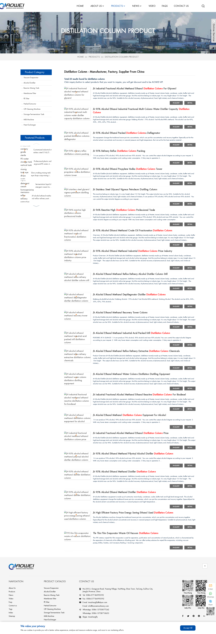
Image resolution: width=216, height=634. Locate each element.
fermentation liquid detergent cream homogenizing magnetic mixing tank (43, 185)
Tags (10, 609)
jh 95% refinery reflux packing (119, 151)
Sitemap (12, 616)
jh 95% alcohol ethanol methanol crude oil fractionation (132, 230)
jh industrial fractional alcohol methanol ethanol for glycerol (134, 88)
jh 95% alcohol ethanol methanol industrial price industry (132, 251)
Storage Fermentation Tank (34, 114)
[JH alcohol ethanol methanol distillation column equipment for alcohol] (77, 418)
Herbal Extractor (30, 104)
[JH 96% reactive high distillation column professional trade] (77, 213)
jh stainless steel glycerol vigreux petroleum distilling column (125, 189)
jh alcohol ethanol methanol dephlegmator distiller (129, 294)
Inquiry (176, 103)
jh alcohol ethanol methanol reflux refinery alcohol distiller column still (130, 274)
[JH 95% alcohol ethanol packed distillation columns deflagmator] (77, 136)
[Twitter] (188, 616)
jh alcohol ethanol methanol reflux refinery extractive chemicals (136, 351)
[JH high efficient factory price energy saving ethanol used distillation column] (77, 516)
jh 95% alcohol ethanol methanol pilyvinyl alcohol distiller (133, 454)
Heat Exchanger (30, 125)
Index (11, 612)
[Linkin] (194, 616)
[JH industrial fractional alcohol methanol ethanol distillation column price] (77, 436)
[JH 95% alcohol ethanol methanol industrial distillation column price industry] (77, 256)
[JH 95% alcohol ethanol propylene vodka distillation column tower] (77, 172)
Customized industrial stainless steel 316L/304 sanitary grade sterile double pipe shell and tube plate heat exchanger (42, 151)
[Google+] (204, 616)
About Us (12, 588)
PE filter (26, 98)
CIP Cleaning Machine (32, 109)
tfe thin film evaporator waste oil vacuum (125, 533)
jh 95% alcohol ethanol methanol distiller (124, 472)
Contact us (13, 605)
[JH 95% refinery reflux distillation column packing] (77, 152)
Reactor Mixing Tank (31, 88)
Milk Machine (29, 119)
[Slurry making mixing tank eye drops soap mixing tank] (24, 174)
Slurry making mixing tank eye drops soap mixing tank (41, 174)
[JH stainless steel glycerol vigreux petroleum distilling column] (77, 192)
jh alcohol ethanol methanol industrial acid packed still (131, 333)
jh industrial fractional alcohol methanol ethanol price (130, 433)
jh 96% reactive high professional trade (124, 210)
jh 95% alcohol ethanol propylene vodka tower (127, 169)
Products (94, 57)
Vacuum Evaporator (31, 77)
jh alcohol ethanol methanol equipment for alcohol (129, 415)
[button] (36, 144)
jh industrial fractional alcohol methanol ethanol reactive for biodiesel (139, 394)
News (135, 6)
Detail (190, 103)
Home (80, 57)
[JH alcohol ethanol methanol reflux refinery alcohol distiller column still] (77, 277)
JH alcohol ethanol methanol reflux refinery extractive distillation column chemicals (42, 197)
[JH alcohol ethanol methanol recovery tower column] (77, 315)
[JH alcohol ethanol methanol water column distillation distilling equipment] (77, 379)
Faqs (10, 602)
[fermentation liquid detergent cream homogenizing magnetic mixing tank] (27, 185)
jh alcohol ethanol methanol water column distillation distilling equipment (131, 374)
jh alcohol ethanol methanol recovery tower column (120, 312)
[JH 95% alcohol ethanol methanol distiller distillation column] (77, 475)
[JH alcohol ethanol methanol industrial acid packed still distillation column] (77, 338)
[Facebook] (183, 616)
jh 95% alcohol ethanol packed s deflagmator (126, 133)
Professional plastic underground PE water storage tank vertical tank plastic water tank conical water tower (43, 162)
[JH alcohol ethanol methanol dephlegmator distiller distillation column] (77, 297)
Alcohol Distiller (30, 83)
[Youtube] (199, 616)
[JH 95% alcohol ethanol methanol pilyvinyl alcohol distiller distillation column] (77, 457)
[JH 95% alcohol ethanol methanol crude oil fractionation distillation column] (77, 235)
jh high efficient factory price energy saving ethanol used (133, 513)
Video (11, 598)
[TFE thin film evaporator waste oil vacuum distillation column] (77, 536)
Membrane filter (30, 93)
